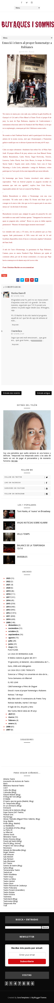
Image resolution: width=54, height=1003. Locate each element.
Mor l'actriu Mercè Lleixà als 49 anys (22, 711)
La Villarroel (7, 832)
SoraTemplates (23, 998)
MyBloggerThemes (38, 998)
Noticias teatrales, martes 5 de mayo (22, 703)
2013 (8, 610)
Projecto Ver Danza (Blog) (13, 846)
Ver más (14, 461)
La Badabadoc (9, 826)
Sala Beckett (8, 857)
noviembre (13, 628)
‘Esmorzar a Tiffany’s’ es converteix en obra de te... (28, 674)
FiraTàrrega (7, 817)
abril (10, 714)
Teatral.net (7, 872)
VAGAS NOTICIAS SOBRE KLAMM (32, 522)
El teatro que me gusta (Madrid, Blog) (18, 801)
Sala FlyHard (8, 859)
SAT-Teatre (7, 863)
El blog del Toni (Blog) (12, 797)
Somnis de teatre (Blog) (12, 866)
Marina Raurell (18, 293)
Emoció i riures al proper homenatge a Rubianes (27, 691)
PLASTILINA (13, 650)
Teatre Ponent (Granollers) (14, 890)
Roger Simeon (9, 852)
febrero (12, 720)
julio (10, 641)
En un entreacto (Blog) (12, 806)
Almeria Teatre (9, 779)
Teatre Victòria (9, 894)
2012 (8, 613)
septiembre (14, 634)
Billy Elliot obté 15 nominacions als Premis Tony (27, 699)
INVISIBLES (22, 557)
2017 (8, 597)
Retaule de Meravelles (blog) (14, 850)
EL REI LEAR (13, 682)
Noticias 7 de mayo (15, 695)
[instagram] (32, 3)
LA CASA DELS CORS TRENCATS (21, 670)
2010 (8, 619)
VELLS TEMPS (23, 534)
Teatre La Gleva (9, 879)
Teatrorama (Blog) (10, 901)
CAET (5, 788)
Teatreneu (7, 897)
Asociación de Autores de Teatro (16, 781)
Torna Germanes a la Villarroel (20, 678)
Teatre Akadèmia (10, 874)
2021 (8, 585)
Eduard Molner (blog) (11, 795)
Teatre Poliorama (10, 888)
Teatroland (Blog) (10, 899)
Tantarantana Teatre (11, 870)
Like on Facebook (13, 482)
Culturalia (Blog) (9, 792)
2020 (8, 588)
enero (11, 723)
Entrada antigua (43, 393)
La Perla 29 (7, 830)
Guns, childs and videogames (19, 666)
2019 (8, 591)
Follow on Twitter (13, 477)
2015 (8, 604)
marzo (11, 717)
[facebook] (22, 3)
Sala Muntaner (9, 861)
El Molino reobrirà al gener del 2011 (22, 658)
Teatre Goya (8, 877)
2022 (8, 581)
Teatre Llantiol (9, 881)
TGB (5, 905)
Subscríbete (27, 961)
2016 (8, 600)
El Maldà (6, 799)
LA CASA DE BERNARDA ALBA (20, 654)
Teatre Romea (8, 892)
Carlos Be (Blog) (9, 790)
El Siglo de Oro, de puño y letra (20, 707)
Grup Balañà (8, 821)
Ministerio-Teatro (10, 837)
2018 (8, 594)
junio (11, 644)
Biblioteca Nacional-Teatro (13, 786)
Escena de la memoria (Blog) (14, 810)
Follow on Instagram (15, 493)
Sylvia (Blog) (8, 868)
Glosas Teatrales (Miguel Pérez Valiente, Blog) (21, 819)
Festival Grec (8, 815)
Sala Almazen (8, 854)
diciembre (13, 625)
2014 (8, 607)
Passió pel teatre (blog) (12, 841)
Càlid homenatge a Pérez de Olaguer (22, 686)
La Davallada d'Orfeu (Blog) (14, 828)
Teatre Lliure (8, 883)
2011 (8, 616)
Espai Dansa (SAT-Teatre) (13, 812)
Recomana (7, 848)
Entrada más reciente (11, 393)
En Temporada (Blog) (11, 803)
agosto (11, 638)
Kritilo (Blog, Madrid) (11, 823)
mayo (11, 647)
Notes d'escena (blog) (12, 839)
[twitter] (27, 3)
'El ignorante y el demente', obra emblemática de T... (29, 662)
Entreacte (7, 808)
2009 (8, 622)
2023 (8, 578)
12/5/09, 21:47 (18, 334)
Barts (5, 783)
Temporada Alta (9, 903)
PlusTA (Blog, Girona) (12, 843)
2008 (8, 727)
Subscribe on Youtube (15, 488)
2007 (8, 730)
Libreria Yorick (8, 834)
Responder (15, 325)
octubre (12, 631)
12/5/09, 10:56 (18, 296)
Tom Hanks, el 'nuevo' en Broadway (33, 511)
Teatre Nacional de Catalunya (15, 886)
